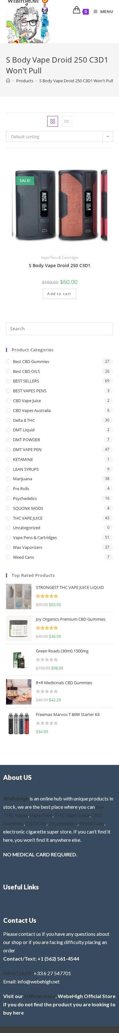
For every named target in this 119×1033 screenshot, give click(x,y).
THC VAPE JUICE (28, 518)
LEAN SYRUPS (26, 469)
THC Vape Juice (71, 815)
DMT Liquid (24, 430)
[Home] (8, 81)
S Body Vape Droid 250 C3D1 (59, 265)
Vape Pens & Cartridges (59, 257)
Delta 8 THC (24, 420)
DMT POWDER (26, 439)
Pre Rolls (21, 488)
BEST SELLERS (26, 381)
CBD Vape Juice (27, 400)
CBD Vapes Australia (32, 410)
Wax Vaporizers (27, 547)
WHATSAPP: (18, 973)
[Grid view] (52, 121)
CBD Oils (36, 823)
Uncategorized (26, 527)
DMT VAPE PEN (27, 449)
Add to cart (59, 293)
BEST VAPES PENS (29, 391)
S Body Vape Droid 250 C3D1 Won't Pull (76, 81)
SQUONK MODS (28, 508)
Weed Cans (23, 557)
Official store (40, 996)
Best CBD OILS (26, 371)
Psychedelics (25, 498)
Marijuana (22, 479)
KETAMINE (23, 459)
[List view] (66, 121)
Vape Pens (41, 815)
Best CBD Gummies (31, 361)
